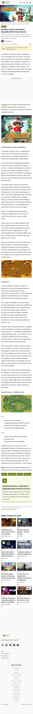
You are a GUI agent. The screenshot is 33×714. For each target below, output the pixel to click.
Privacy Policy (4, 656)
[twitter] (10, 645)
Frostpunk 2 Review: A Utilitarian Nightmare (24, 553)
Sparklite (4, 104)
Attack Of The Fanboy (16, 674)
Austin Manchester (6, 580)
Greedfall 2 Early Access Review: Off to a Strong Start (8, 532)
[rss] (2, 645)
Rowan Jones (4, 558)
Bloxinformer (16, 698)
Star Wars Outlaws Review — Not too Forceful (23, 532)
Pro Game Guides (16, 668)
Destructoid (16, 683)
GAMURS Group (29, 704)
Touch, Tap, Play (16, 694)
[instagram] (6, 645)
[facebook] (14, 645)
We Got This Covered (16, 681)
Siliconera (16, 678)
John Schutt (20, 536)
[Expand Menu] (27, 2)
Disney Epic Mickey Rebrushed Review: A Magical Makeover (8, 554)
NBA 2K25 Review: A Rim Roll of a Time (23, 599)
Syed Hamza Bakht (6, 604)
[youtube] (17, 645)
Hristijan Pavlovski (22, 556)
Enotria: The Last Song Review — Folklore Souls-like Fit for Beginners (24, 577)
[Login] (30, 2)
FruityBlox (16, 696)
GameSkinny (16, 687)
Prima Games (16, 676)
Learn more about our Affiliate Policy (8, 509)
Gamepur (16, 672)
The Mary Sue (16, 691)
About (2, 651)
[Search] (21, 2)
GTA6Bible (16, 700)
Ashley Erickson (21, 582)
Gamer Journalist (16, 685)
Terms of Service (5, 653)
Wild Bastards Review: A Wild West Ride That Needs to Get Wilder (8, 600)
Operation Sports (16, 689)
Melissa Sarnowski (6, 536)
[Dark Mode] (24, 2)
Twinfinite (16, 670)
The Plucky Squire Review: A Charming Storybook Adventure (8, 576)
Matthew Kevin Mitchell (23, 602)
